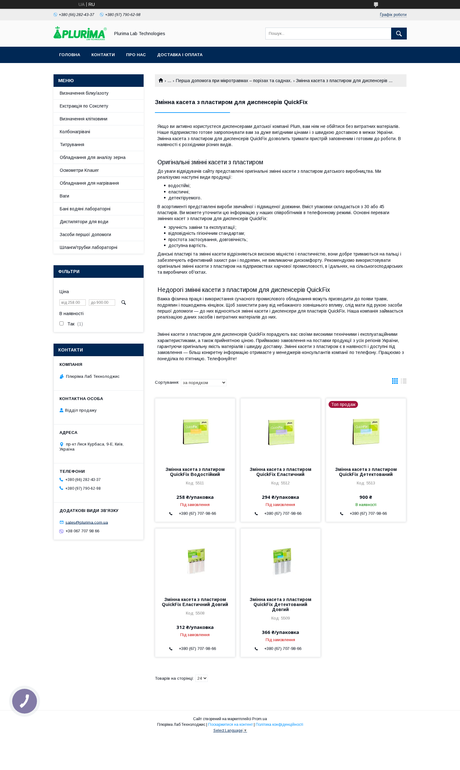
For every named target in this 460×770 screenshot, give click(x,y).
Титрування (72, 144)
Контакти (103, 54)
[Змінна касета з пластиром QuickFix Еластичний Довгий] (195, 560)
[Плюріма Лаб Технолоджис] (80, 38)
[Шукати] (399, 34)
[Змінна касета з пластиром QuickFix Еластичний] (280, 429)
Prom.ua (259, 719)
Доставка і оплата (179, 54)
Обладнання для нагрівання (89, 183)
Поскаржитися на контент (230, 724)
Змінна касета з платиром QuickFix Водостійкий (195, 472)
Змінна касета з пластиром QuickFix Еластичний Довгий (195, 602)
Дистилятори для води (84, 221)
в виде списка (403, 382)
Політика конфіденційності (279, 724)
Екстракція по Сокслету (84, 105)
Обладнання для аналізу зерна (92, 157)
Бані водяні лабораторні (85, 208)
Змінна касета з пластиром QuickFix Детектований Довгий (280, 604)
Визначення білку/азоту (84, 93)
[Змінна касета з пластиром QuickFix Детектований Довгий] (280, 560)
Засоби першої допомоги (85, 234)
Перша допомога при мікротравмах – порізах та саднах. (234, 80)
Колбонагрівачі (75, 131)
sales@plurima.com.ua (86, 522)
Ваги (64, 195)
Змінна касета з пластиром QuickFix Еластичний (280, 472)
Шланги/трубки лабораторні (88, 247)
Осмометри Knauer (79, 170)
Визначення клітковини (83, 118)
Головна (69, 54)
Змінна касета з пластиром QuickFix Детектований (366, 472)
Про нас (136, 54)
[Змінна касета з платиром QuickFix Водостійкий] (195, 429)
